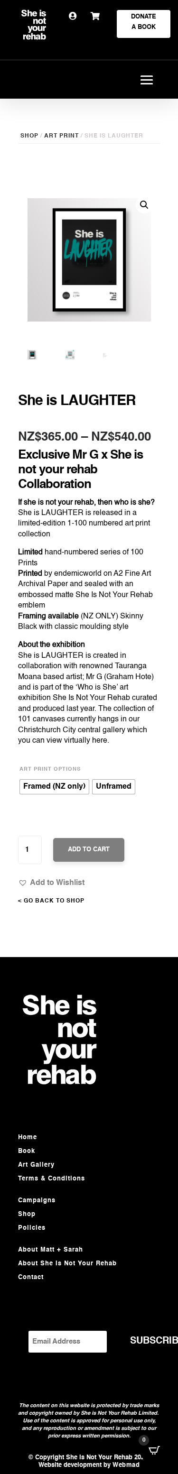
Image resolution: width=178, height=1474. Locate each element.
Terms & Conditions (51, 1179)
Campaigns (37, 1201)
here (99, 741)
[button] (51, 882)
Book (26, 1151)
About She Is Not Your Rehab (67, 1264)
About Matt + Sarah (50, 1250)
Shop (27, 1214)
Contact (31, 1277)
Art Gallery (36, 1165)
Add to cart (89, 850)
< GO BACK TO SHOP (51, 901)
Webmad (126, 1465)
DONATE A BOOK (143, 22)
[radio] (54, 787)
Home (27, 1137)
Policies (32, 1228)
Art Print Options (50, 769)
